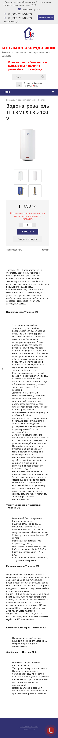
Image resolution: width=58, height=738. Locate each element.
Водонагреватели (26, 99)
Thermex (41, 99)
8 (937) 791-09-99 (20, 18)
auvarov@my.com (31, 9)
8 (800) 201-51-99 (20, 14)
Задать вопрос (28, 239)
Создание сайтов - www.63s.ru (29, 728)
